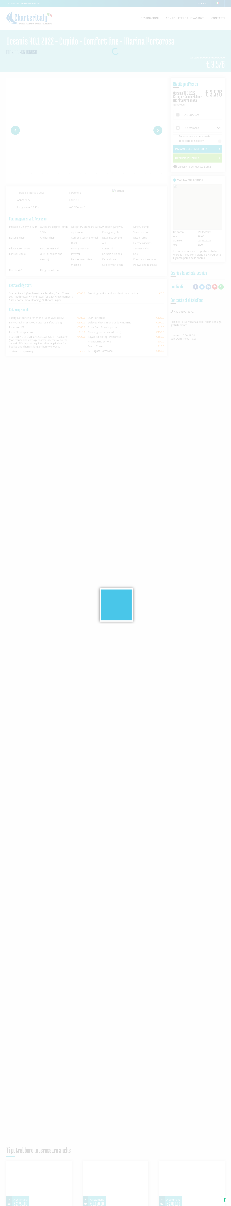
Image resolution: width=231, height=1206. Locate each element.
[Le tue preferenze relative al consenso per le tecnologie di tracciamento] (224, 1199)
